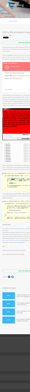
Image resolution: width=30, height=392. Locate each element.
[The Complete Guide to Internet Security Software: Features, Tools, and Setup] (8, 303)
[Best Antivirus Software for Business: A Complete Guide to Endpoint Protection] (8, 320)
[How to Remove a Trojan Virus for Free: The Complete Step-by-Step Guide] (8, 311)
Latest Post (13, 21)
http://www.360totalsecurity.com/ (15, 228)
